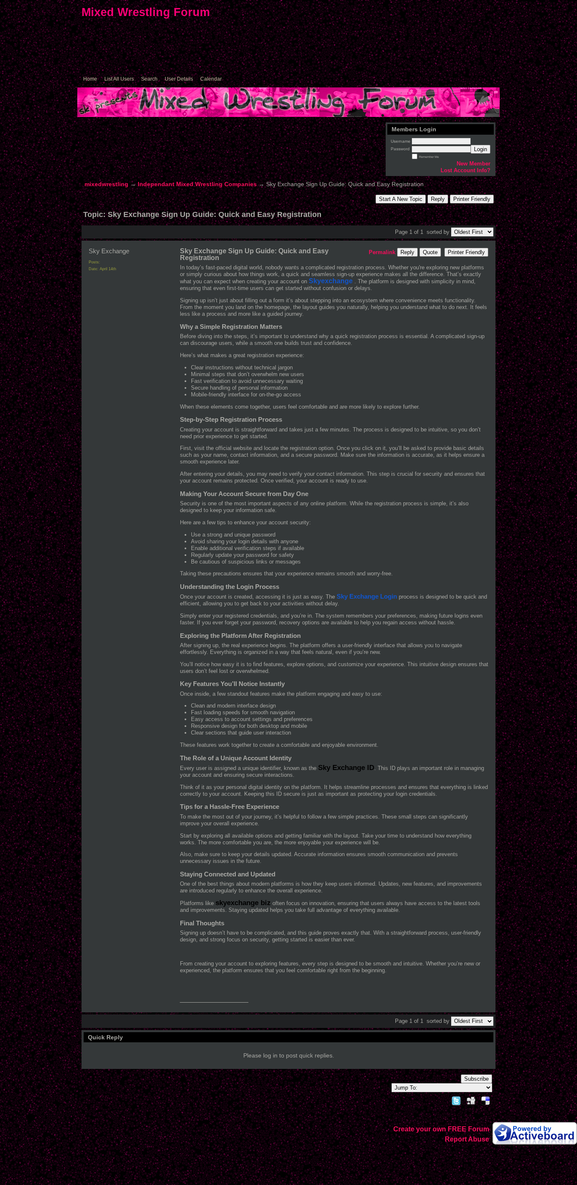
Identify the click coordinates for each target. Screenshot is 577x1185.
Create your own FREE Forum (441, 1129)
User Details (179, 79)
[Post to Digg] (471, 1099)
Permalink (382, 252)
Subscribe (476, 1079)
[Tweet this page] (456, 1099)
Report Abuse (467, 1139)
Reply (438, 199)
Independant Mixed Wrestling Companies (197, 184)
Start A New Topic (400, 199)
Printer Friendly (471, 199)
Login (480, 149)
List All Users (119, 79)
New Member (473, 163)
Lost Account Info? (465, 170)
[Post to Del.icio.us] (485, 1099)
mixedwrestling (106, 184)
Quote (430, 252)
